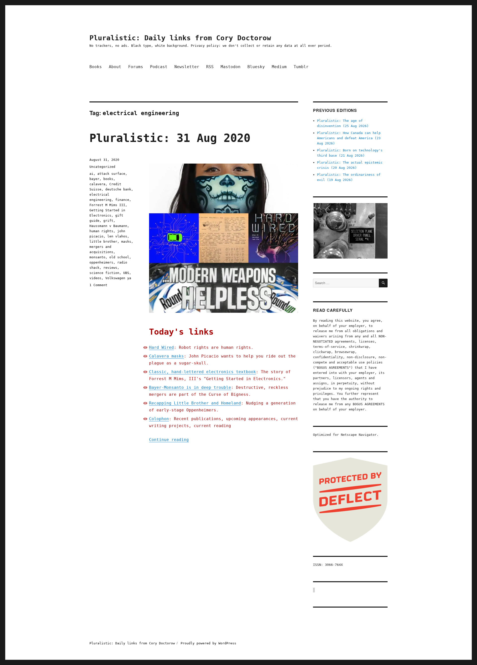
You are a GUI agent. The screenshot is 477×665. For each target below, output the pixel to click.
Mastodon (230, 66)
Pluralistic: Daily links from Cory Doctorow (180, 38)
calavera (97, 184)
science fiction (104, 273)
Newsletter (186, 66)
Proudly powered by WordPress (208, 643)
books (108, 179)
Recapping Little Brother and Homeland (195, 403)
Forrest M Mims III (107, 205)
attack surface (111, 174)
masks (126, 241)
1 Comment (98, 285)
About (115, 66)
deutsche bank (118, 189)
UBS (126, 273)
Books (95, 66)
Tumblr (301, 66)
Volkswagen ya (118, 278)
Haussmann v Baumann (108, 226)
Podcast (158, 66)
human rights (101, 231)
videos (95, 278)
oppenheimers (101, 262)
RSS (210, 66)
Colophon (159, 418)
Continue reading (169, 439)
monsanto (97, 257)
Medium (279, 66)
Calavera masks (166, 356)
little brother (103, 241)
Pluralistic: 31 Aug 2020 (169, 138)
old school (119, 257)
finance (122, 200)
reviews (110, 267)
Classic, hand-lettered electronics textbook (202, 371)
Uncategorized (102, 167)
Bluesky (256, 66)
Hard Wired (161, 347)
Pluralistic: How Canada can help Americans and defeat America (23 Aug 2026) (349, 138)
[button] (350, 231)
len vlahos (117, 236)
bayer (94, 179)
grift (108, 220)
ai (91, 174)
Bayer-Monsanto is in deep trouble (190, 387)
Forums (135, 66)
